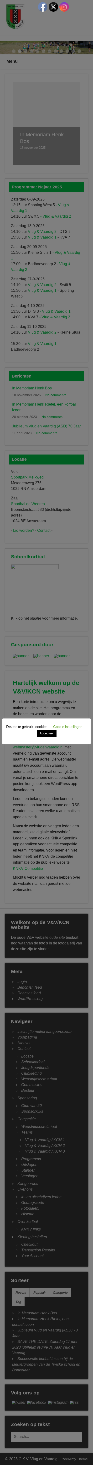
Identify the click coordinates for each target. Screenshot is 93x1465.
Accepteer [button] (47, 733)
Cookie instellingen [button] (67, 727)
